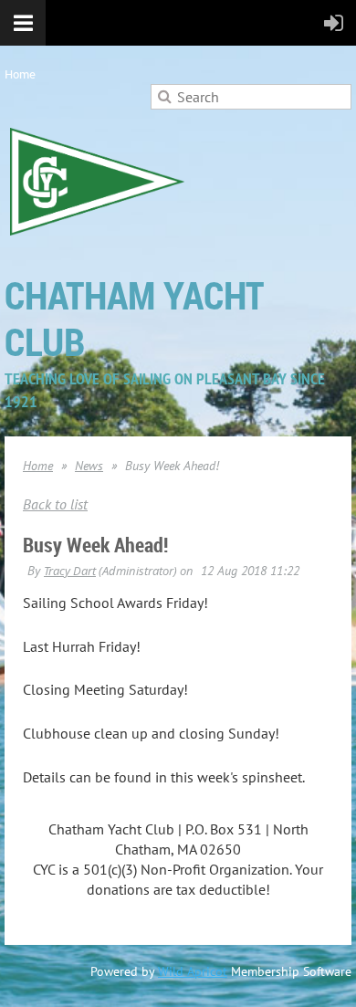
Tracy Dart (70, 570)
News (89, 465)
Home (20, 74)
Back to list (55, 504)
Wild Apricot (192, 971)
